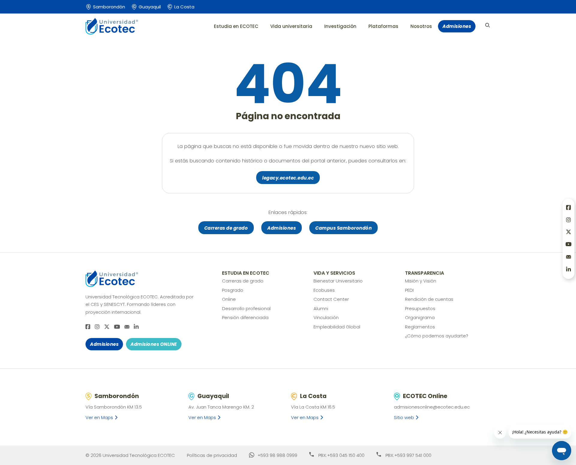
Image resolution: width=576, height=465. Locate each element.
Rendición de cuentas (429, 299)
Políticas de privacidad (212, 455)
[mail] (126, 327)
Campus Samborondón (343, 228)
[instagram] (97, 327)
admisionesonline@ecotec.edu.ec (432, 407)
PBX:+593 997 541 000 (408, 455)
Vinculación (326, 317)
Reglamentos (420, 327)
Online (229, 299)
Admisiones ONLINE (153, 344)
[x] (107, 327)
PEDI (409, 290)
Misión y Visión (420, 281)
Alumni (321, 308)
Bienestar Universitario (338, 281)
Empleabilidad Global (337, 327)
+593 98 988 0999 (277, 455)
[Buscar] (487, 25)
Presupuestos (420, 308)
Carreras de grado (226, 228)
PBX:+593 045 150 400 (341, 455)
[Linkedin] (136, 327)
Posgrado (232, 290)
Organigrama (420, 317)
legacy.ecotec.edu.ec (288, 178)
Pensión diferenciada (245, 317)
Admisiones (456, 26)
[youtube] (117, 327)
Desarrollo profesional (246, 308)
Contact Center (331, 299)
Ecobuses (324, 290)
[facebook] (88, 327)
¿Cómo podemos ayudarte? (436, 336)
